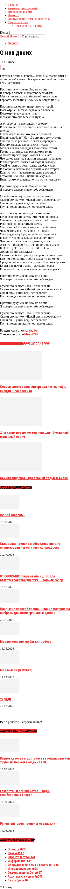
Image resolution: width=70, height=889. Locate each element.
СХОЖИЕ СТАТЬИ (11, 343)
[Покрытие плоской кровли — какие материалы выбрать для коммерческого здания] (9, 601)
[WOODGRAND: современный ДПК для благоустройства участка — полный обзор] (9, 569)
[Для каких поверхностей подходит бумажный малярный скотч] (21, 424)
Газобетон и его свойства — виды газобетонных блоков (25, 793)
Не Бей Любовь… (12, 515)
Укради (5, 699)
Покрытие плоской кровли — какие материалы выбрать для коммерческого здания (35, 611)
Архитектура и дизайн (23, 8)
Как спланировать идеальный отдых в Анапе (34, 478)
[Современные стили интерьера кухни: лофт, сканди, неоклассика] (21, 379)
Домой (4, 36)
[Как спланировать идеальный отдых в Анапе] (21, 470)
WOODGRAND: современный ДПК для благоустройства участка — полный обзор (31, 578)
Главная (13, 4)
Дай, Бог (32, 330)
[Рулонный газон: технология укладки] (9, 816)
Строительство (18, 22)
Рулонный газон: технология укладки (27, 823)
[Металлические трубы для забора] (9, 634)
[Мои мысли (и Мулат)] (9, 663)
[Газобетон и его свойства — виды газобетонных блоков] (9, 783)
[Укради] (9, 691)
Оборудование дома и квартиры (29, 18)
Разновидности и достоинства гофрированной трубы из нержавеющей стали (35, 760)
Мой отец (31, 334)
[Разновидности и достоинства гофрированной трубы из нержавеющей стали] (9, 751)
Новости (13, 15)
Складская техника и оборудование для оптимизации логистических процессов (30, 546)
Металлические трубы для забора (25, 641)
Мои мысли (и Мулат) (16, 670)
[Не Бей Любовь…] (9, 507)
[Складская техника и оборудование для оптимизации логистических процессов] (9, 536)
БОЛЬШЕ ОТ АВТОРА (36, 343)
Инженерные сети (20, 11)
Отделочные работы (29, 25)
